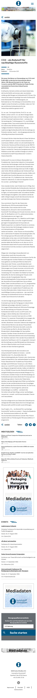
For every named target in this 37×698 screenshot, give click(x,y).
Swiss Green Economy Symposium (13, 554)
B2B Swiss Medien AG (18, 671)
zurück (7, 17)
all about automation (8, 541)
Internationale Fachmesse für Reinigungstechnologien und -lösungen (14, 570)
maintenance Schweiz (8, 526)
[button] (26, 424)
